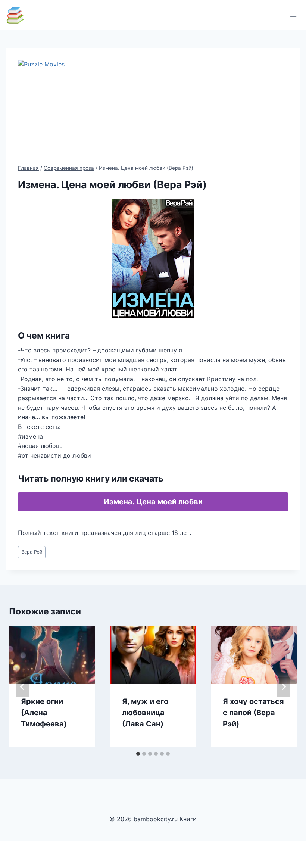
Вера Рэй (32, 552)
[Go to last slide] (22, 687)
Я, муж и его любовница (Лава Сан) (145, 712)
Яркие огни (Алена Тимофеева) (44, 712)
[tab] (138, 754)
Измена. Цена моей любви (153, 501)
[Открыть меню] (293, 15)
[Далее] (283, 687)
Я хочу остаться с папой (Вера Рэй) (253, 712)
